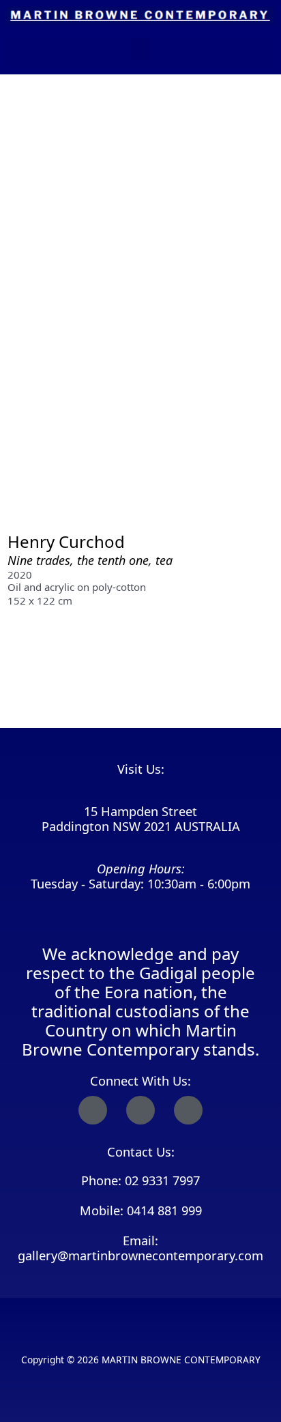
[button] (140, 49)
